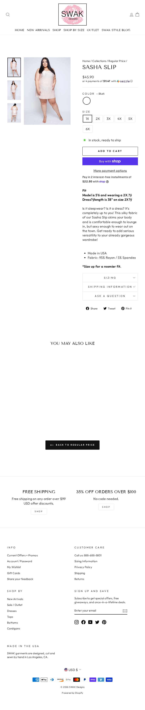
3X (109, 119)
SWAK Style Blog (116, 30)
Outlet (93, 30)
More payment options (110, 171)
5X (130, 119)
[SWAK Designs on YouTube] (90, 622)
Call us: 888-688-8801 (88, 555)
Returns (79, 579)
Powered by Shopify (72, 692)
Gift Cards (13, 573)
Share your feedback (20, 579)
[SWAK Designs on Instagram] (76, 622)
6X (88, 129)
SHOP (39, 511)
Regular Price (116, 61)
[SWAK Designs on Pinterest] (104, 622)
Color (93, 93)
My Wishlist (14, 567)
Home (19, 30)
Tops (10, 616)
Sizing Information (85, 561)
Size (86, 111)
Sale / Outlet (14, 605)
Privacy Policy (83, 567)
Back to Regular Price (75, 444)
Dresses (11, 611)
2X (98, 119)
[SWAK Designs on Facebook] (83, 622)
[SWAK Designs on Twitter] (97, 622)
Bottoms (12, 622)
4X (119, 119)
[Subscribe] (125, 610)
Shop (57, 30)
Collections (99, 61)
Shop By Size (73, 30)
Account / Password (19, 561)
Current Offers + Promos (22, 555)
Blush (86, 100)
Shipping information (110, 286)
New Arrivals (38, 30)
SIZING (110, 277)
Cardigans (13, 628)
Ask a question (110, 296)
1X (87, 119)
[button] (110, 81)
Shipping (79, 573)
